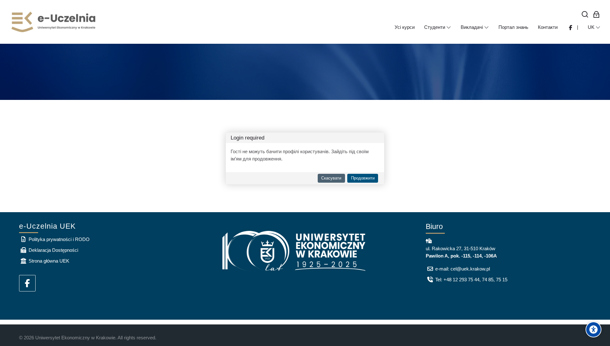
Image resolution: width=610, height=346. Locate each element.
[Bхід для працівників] (596, 15)
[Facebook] (27, 283)
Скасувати (331, 178)
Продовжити (363, 178)
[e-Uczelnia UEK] (54, 22)
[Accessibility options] (593, 329)
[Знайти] (585, 15)
